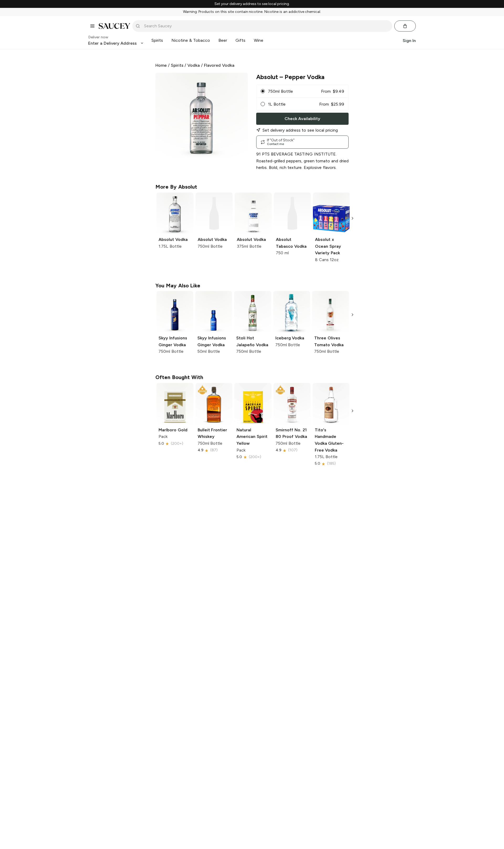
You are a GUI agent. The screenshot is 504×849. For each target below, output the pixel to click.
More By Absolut (176, 187)
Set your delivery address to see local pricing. (252, 4)
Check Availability (302, 118)
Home (161, 65)
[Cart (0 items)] (405, 26)
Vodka (193, 65)
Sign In (409, 40)
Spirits (177, 65)
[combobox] (266, 26)
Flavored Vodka (219, 65)
